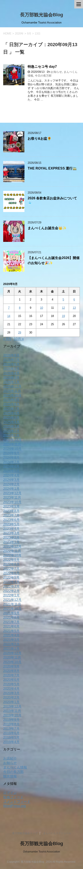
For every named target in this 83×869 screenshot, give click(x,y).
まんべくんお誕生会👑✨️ (47, 228)
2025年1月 (11, 435)
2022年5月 (11, 577)
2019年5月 (11, 737)
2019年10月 (12, 715)
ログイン (10, 793)
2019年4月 (11, 742)
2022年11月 (12, 551)
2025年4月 (11, 422)
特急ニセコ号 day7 (42, 66)
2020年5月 (11, 684)
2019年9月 (11, 720)
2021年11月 (12, 604)
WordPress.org (14, 806)
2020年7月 (11, 675)
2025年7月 (11, 408)
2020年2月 (11, 697)
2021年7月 (11, 622)
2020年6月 (11, 680)
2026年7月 (11, 360)
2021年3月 (11, 640)
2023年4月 (11, 528)
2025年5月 (11, 417)
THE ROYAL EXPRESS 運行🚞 (52, 168)
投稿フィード (13, 797)
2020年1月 (11, 702)
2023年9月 (11, 506)
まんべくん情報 (15, 767)
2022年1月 (11, 595)
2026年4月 (11, 373)
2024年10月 (12, 448)
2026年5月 (11, 368)
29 (19, 332)
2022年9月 (11, 560)
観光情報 (10, 776)
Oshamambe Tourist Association (41, 851)
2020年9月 (11, 666)
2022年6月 (11, 573)
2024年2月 (11, 484)
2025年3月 (11, 426)
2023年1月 (11, 542)
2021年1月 (11, 648)
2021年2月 (11, 644)
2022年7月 (11, 568)
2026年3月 (11, 377)
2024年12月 (12, 440)
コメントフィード (16, 801)
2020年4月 (11, 688)
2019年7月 (11, 728)
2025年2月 (11, 431)
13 (74, 307)
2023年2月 (11, 537)
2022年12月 (12, 546)
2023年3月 (11, 533)
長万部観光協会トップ (25, 833)
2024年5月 (11, 471)
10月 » (19, 339)
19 (63, 316)
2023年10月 (12, 502)
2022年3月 (11, 586)
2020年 (19, 33)
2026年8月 (11, 355)
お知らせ (56, 71)
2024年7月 (11, 462)
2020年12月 (12, 653)
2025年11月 (12, 391)
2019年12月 (12, 706)
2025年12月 (12, 386)
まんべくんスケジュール (57, 833)
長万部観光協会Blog (41, 14)
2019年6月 (11, 733)
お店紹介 (10, 758)
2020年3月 (11, 693)
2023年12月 (12, 493)
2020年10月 (12, 662)
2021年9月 (11, 613)
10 (41, 307)
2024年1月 (11, 488)
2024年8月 (11, 457)
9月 (29, 33)
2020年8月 (11, 671)
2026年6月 (11, 364)
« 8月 (7, 339)
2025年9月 (11, 400)
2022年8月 (11, 564)
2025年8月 (11, 404)
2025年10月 (12, 395)
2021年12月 (12, 600)
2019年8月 (11, 724)
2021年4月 (11, 635)
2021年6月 (11, 626)
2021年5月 (11, 631)
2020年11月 (12, 657)
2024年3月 (11, 480)
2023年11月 (12, 497)
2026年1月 (11, 382)
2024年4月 (11, 475)
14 (8, 316)
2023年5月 (11, 524)
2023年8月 (11, 511)
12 (63, 307)
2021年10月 (12, 608)
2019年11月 (12, 711)
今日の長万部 (43, 75)
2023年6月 (11, 520)
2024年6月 (11, 466)
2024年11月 (12, 444)
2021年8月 (11, 617)
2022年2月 (11, 591)
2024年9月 (11, 453)
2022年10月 (12, 555)
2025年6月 (11, 413)
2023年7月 (11, 515)
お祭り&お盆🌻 (39, 138)
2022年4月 (11, 582)
